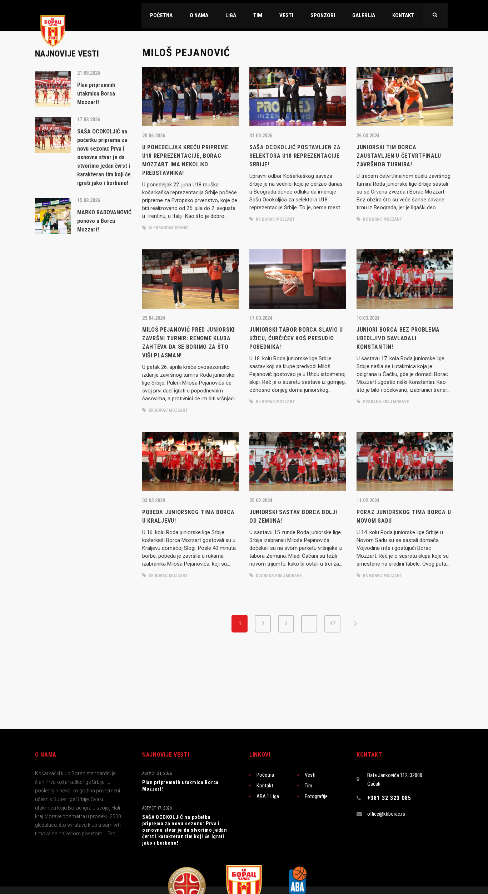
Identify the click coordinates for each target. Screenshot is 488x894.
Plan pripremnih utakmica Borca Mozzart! (180, 786)
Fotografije (316, 796)
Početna (265, 775)
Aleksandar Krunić (168, 227)
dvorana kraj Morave (385, 401)
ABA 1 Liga (268, 796)
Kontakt (265, 785)
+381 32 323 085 (389, 798)
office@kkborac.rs (386, 814)
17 (332, 623)
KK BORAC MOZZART (275, 219)
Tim (308, 785)
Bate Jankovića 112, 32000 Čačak (394, 779)
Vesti (310, 775)
